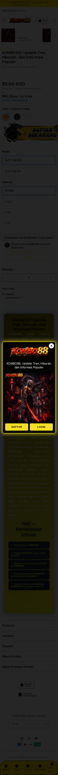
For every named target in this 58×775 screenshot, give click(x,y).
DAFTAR (16, 426)
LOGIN (41, 426)
